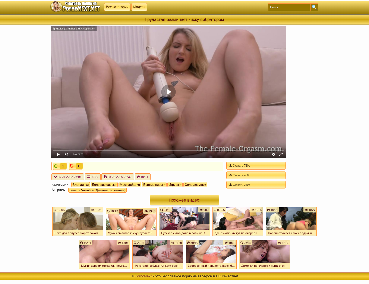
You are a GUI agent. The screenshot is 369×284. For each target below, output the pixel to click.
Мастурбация (130, 184)
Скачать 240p (241, 184)
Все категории (117, 7)
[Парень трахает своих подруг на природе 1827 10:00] (291, 236)
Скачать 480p (241, 175)
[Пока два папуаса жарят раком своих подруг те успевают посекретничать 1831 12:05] (77, 236)
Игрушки (175, 184)
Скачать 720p (241, 165)
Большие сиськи (104, 184)
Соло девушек (195, 184)
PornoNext (143, 276)
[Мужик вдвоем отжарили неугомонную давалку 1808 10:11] (104, 269)
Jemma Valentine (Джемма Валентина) (97, 190)
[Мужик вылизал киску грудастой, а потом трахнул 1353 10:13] (131, 236)
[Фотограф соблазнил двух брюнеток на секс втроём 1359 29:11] (158, 269)
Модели (139, 7)
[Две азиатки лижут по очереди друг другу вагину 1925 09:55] (238, 236)
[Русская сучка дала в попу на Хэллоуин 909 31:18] (184, 236)
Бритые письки (154, 184)
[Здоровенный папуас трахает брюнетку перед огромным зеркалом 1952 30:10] (211, 269)
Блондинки (81, 184)
